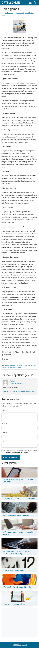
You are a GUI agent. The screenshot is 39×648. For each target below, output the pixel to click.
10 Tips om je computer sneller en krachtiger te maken (19, 533)
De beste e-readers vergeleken (13, 604)
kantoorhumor (32, 365)
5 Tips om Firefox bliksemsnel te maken (17, 587)
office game (18, 367)
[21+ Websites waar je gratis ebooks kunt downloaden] (20, 472)
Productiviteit (20, 13)
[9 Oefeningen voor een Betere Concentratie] (20, 491)
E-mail (4, 433)
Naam (4, 424)
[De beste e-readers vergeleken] (20, 596)
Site (3, 442)
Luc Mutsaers (9, 13)
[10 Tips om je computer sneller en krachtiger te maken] (20, 524)
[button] (30, 3)
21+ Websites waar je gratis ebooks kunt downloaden (17, 480)
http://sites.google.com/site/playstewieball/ (18, 391)
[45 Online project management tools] (20, 563)
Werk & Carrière (29, 13)
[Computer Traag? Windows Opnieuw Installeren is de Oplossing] (20, 544)
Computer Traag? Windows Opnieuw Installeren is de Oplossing (15, 552)
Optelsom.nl (11, 2)
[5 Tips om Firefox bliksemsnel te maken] (20, 580)
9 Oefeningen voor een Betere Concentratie (18, 498)
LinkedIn (12, 367)
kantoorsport (5, 367)
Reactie (4, 410)
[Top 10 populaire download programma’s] (20, 508)
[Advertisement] (18, 622)
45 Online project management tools (15, 570)
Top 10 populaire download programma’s (17, 515)
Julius (12, 381)
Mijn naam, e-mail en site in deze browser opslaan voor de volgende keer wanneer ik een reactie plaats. (20, 451)
